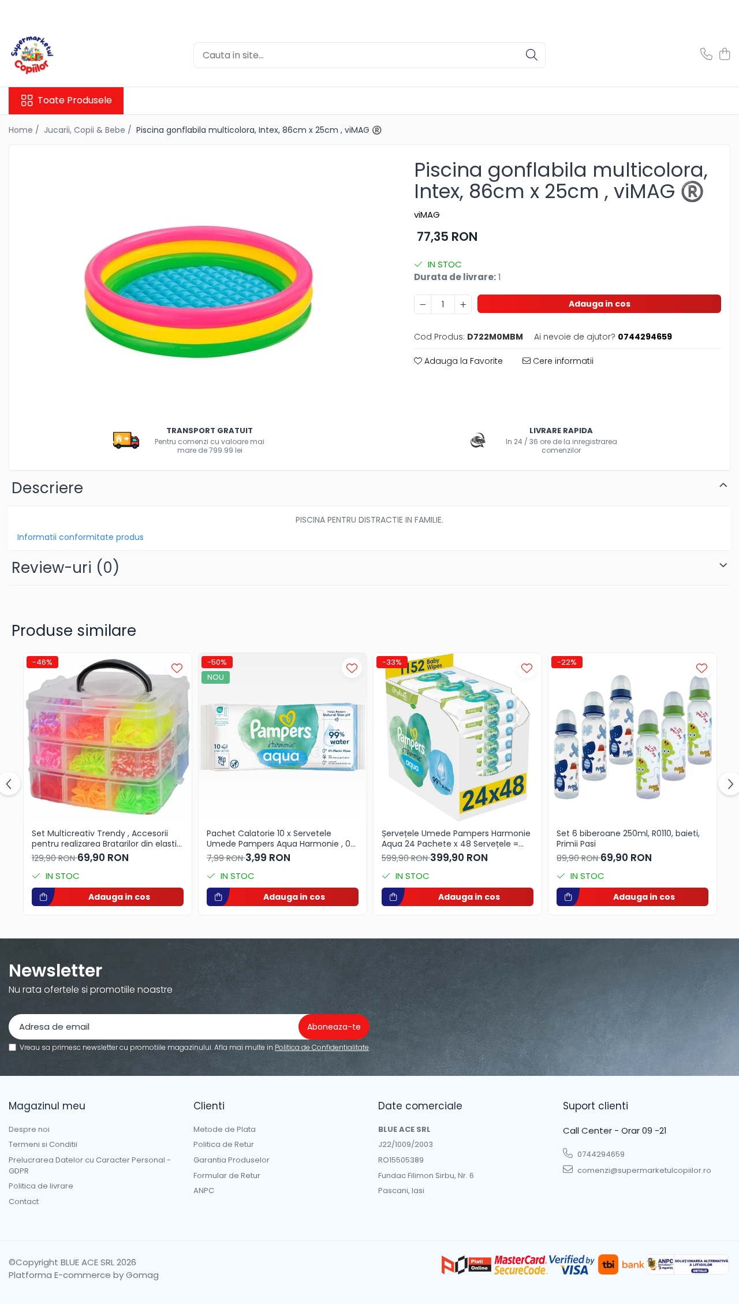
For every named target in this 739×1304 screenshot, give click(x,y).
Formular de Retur (226, 1176)
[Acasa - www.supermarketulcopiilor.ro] (66, 55)
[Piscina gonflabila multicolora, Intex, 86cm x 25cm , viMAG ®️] (201, 283)
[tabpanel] (201, 283)
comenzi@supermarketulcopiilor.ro (643, 1170)
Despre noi (29, 1129)
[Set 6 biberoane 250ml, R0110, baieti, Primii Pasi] (632, 737)
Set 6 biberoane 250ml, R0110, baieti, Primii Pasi (628, 838)
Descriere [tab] (47, 488)
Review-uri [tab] (66, 567)
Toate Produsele (75, 100)
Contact (24, 1202)
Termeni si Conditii (43, 1144)
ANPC (203, 1191)
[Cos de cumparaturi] (724, 55)
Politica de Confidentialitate (322, 1047)
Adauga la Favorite (462, 361)
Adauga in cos (599, 304)
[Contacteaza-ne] (706, 55)
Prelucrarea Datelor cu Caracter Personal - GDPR (90, 1165)
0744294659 (600, 1154)
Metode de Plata (224, 1129)
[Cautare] (532, 55)
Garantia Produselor (231, 1160)
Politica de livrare (41, 1186)
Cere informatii (562, 361)
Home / (25, 130)
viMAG (427, 214)
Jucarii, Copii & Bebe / (89, 130)
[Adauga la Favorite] (177, 668)
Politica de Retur (223, 1144)
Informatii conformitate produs (80, 537)
